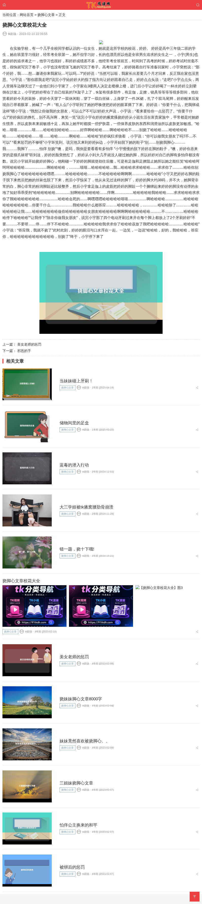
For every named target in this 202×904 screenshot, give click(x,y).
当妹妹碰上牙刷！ (76, 381)
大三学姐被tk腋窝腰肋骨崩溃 (86, 507)
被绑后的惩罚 (72, 867)
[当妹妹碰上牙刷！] (27, 384)
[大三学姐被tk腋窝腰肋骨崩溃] (27, 510)
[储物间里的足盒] (27, 426)
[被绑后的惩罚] (27, 871)
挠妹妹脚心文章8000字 (81, 699)
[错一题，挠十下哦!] (27, 552)
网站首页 (27, 15)
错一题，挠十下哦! (77, 549)
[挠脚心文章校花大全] (34, 606)
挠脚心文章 (46, 15)
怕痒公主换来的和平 (78, 825)
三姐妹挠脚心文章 (76, 783)
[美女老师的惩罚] (27, 660)
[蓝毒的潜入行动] (27, 468)
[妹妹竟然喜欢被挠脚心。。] (27, 744)
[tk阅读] (101, 4)
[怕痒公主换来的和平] (27, 828)
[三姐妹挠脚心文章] (27, 786)
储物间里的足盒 (74, 423)
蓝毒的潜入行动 (74, 465)
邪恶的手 (24, 351)
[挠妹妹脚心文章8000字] (27, 702)
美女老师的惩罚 (29, 344)
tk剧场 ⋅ (13, 34)
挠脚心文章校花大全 (21, 581)
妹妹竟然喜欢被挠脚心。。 (85, 741)
